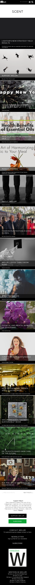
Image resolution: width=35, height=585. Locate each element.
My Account (24, 1)
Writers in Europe (17, 578)
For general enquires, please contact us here (17, 532)
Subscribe (17, 521)
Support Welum (17, 516)
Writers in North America (17, 582)
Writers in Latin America (17, 580)
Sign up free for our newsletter (17, 538)
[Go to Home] (3, 2)
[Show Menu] (29, 2)
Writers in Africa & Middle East (17, 574)
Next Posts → (28, 492)
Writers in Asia (17, 575)
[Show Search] (32, 2)
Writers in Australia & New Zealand (17, 577)
